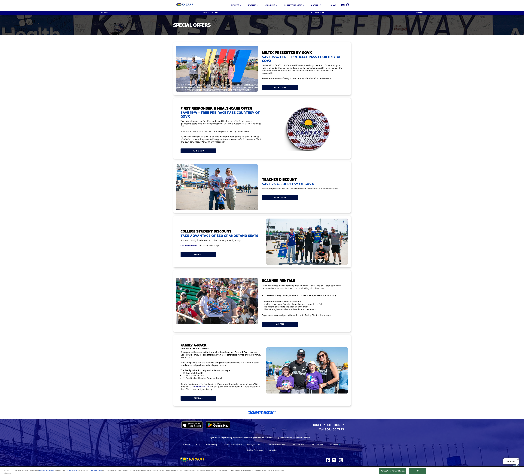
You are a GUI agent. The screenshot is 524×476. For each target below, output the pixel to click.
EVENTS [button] (252, 5)
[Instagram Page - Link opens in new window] (341, 461)
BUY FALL (198, 254)
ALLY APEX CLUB (317, 13)
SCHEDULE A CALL (210, 13)
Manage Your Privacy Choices (392, 471)
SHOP (333, 5)
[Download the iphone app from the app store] (192, 428)
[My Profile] (347, 5)
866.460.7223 (308, 437)
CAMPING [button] (270, 5)
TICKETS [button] (235, 5)
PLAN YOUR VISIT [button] (293, 5)
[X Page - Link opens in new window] (334, 461)
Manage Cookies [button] (254, 444)
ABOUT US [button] (316, 5)
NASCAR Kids (299, 444)
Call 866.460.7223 (331, 429)
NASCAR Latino (316, 444)
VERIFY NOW (280, 87)
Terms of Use (96, 470)
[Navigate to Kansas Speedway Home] (184, 5)
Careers (186, 444)
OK (417, 471)
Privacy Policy (211, 444)
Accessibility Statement (277, 444)
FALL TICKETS (105, 13)
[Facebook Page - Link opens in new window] (328, 461)
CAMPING (420, 13)
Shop (198, 444)
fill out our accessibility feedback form (275, 437)
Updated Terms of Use (232, 444)
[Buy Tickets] (343, 5)
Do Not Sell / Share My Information (262, 450)
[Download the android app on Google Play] (218, 428)
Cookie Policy (71, 470)
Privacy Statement (46, 470)
